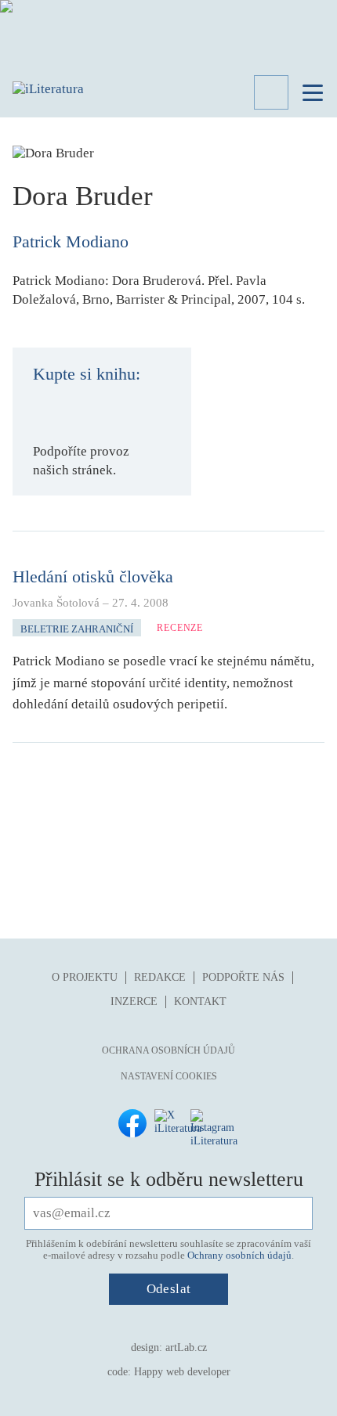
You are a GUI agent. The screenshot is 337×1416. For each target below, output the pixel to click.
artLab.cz (186, 1347)
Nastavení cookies (169, 1076)
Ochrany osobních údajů (239, 1255)
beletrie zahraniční (76, 629)
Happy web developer (182, 1372)
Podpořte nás (243, 977)
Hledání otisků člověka (93, 576)
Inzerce (134, 1001)
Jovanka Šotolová (56, 602)
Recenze (180, 627)
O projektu (85, 977)
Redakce (160, 977)
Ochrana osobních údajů (168, 1050)
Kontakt (200, 1001)
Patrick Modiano (71, 241)
